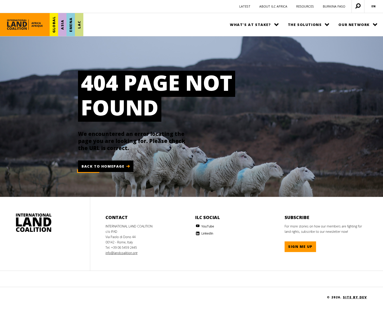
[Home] (25, 24)
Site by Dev (355, 297)
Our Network (354, 24)
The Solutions (305, 24)
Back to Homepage (103, 166)
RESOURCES (305, 6)
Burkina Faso (334, 6)
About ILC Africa (273, 6)
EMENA (70, 24)
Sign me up (300, 246)
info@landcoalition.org (121, 253)
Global (53, 24)
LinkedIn (206, 233)
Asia (62, 24)
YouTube (207, 226)
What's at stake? (250, 24)
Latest (244, 6)
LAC (79, 25)
